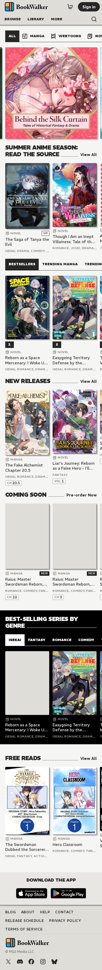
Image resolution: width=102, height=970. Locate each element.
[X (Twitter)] (8, 962)
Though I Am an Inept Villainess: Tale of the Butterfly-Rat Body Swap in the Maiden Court (73, 239)
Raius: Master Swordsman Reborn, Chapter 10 (24, 582)
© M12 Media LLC (19, 951)
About (28, 912)
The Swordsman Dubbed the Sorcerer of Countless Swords (25, 847)
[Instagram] (43, 962)
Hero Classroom (67, 844)
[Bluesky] (54, 962)
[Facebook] (31, 962)
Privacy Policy (65, 920)
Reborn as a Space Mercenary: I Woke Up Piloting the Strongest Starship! (26, 360)
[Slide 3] (51, 93)
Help (45, 912)
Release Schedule (24, 920)
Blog (10, 912)
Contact (64, 912)
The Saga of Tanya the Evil (27, 242)
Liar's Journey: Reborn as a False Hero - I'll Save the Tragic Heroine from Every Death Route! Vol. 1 (74, 466)
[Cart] (70, 6)
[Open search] (94, 19)
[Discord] (20, 962)
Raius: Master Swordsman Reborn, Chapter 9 (72, 582)
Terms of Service (24, 929)
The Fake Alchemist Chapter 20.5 (24, 468)
